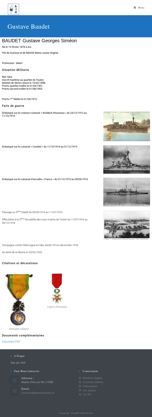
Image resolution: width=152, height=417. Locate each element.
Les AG (87, 394)
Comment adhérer (93, 382)
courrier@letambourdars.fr (38, 392)
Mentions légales (92, 378)
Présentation (90, 386)
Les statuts (89, 390)
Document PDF (11, 341)
